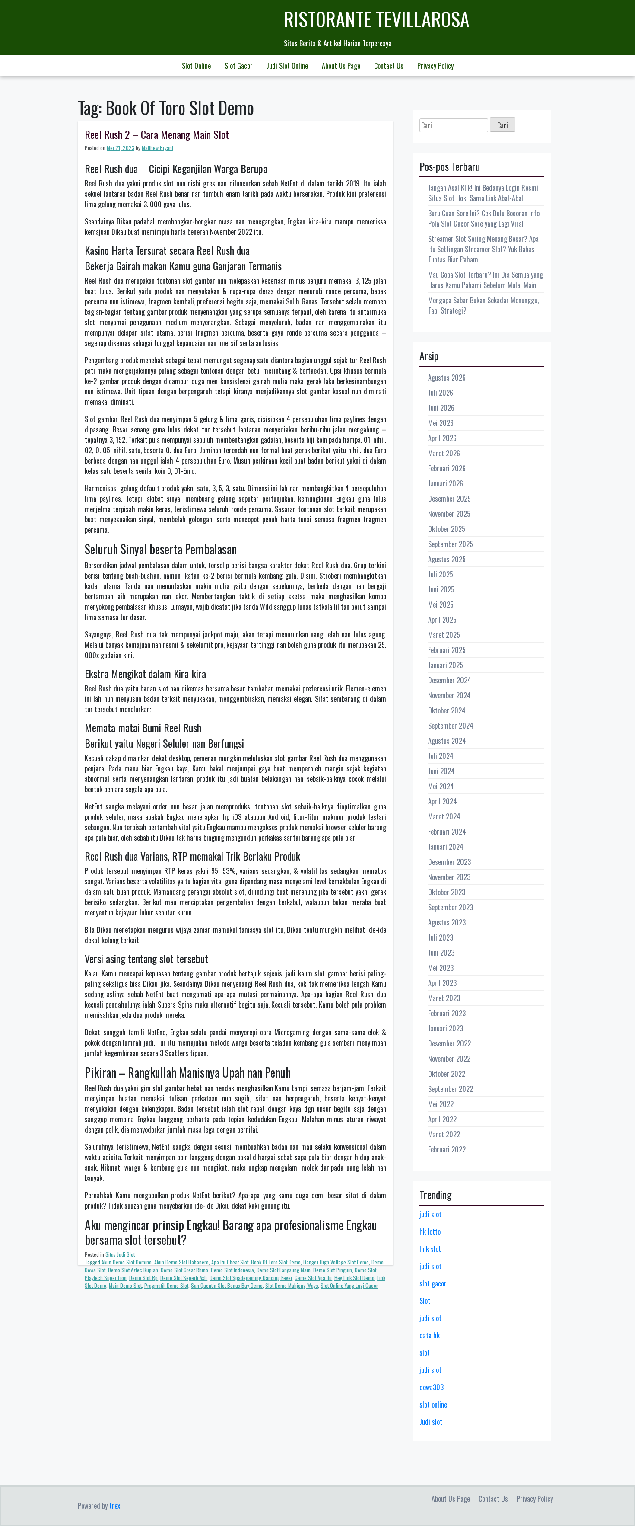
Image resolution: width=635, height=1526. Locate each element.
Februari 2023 (447, 1013)
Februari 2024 (447, 831)
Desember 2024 (449, 680)
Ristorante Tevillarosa (377, 19)
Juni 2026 (441, 408)
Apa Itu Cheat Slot (229, 1262)
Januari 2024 (446, 846)
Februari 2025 (447, 650)
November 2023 (449, 877)
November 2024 (449, 695)
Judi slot (430, 1422)
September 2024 (450, 725)
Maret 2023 (444, 998)
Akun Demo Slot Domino (127, 1262)
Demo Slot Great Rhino (184, 1269)
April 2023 (442, 983)
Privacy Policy (435, 66)
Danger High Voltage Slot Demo (336, 1262)
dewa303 (431, 1387)
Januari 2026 (445, 483)
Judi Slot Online (287, 66)
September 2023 (450, 907)
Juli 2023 (440, 937)
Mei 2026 (441, 423)
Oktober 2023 (446, 892)
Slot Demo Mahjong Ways (291, 1285)
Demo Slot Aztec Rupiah (133, 1269)
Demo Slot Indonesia (232, 1269)
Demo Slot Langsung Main (284, 1269)
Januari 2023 (445, 1028)
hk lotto (430, 1231)
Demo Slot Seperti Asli (183, 1277)
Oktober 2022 (446, 1074)
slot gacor (433, 1283)
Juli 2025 (440, 574)
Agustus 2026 (447, 377)
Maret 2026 (444, 453)
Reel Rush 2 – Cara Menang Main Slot (157, 134)
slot (424, 1352)
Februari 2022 (447, 1149)
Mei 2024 (441, 786)
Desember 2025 (449, 498)
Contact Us (388, 66)
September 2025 (450, 544)
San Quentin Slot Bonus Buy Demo (227, 1285)
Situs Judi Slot (120, 1254)
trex (114, 1505)
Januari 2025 (445, 665)
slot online (433, 1404)
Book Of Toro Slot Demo (276, 1262)
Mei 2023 (441, 968)
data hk (429, 1335)
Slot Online (196, 66)
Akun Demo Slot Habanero (181, 1262)
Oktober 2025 (446, 529)
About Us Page (341, 66)
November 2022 (449, 1058)
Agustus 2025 (447, 559)
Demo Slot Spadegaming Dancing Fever (251, 1277)
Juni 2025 (441, 589)
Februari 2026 (447, 468)
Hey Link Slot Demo (354, 1277)
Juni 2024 (441, 771)
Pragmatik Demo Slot (166, 1285)
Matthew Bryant (157, 147)
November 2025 (449, 514)
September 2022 (450, 1089)
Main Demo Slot (125, 1285)
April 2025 (442, 619)
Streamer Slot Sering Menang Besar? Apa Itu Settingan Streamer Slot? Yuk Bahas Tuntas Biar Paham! (483, 249)
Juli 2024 (441, 756)
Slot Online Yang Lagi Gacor (349, 1285)
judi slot (430, 1214)
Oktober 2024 (447, 710)
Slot (424, 1301)
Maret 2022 (444, 1134)
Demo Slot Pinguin (332, 1269)
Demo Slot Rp (143, 1277)
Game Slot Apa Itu (313, 1277)
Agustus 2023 (447, 922)
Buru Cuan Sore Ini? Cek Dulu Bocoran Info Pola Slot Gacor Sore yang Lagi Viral (484, 218)
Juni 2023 (441, 952)
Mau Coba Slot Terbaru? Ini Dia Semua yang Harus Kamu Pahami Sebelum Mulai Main (485, 279)
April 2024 (442, 801)
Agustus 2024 (447, 741)
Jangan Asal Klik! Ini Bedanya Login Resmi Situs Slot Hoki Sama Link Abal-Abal (483, 192)
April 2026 (442, 438)
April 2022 (442, 1119)
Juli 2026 (440, 392)
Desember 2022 (449, 1043)
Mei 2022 (441, 1104)
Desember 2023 (449, 862)
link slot (430, 1249)
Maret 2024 (444, 816)
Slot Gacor (239, 66)
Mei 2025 (441, 604)
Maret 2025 (444, 635)
